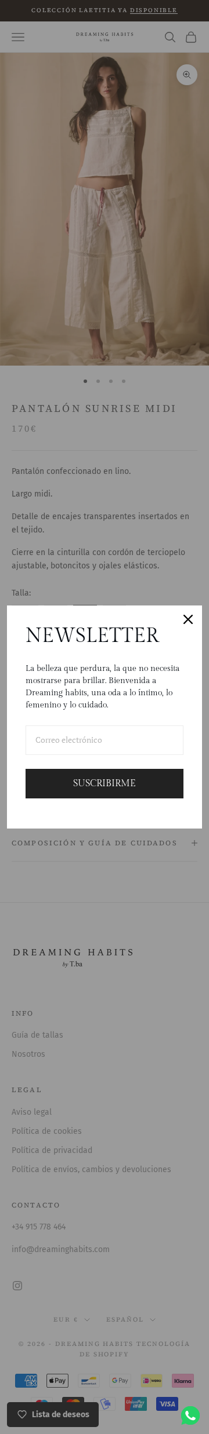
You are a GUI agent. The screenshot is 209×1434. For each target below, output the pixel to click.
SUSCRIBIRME (104, 783)
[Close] (188, 619)
